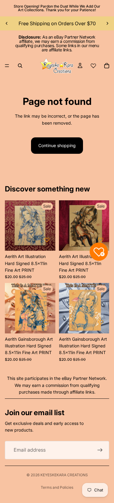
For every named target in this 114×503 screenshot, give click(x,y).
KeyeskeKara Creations (64, 475)
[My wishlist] (93, 65)
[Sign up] (100, 450)
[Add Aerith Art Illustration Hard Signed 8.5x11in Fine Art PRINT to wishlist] (46, 239)
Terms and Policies (57, 487)
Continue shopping (57, 145)
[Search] (20, 65)
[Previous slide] (6, 23)
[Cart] (106, 65)
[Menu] (7, 66)
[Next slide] (107, 23)
